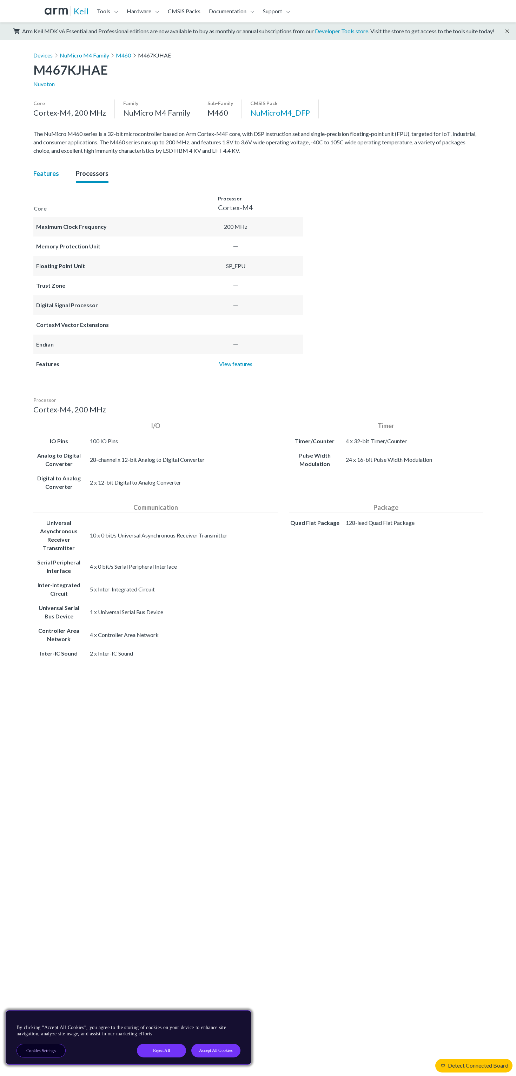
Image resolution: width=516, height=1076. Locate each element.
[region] (128, 1037)
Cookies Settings (41, 1050)
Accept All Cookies (216, 1050)
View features (235, 364)
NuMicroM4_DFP (280, 112)
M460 (123, 55)
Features (46, 173)
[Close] (239, 1018)
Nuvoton (44, 84)
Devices (43, 55)
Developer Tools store (341, 31)
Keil (81, 11)
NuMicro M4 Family (84, 55)
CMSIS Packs (184, 11)
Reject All (161, 1050)
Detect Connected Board (477, 1065)
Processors (92, 173)
